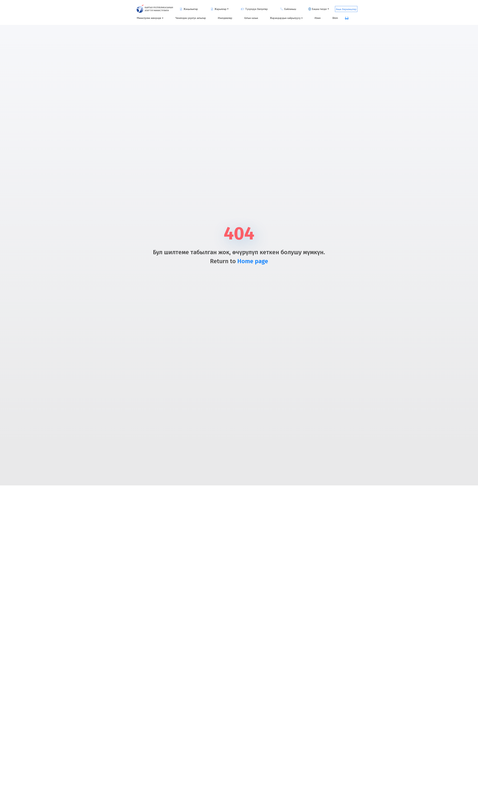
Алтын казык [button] (251, 18)
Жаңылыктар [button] (191, 9)
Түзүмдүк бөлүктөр (256, 9)
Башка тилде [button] (319, 9)
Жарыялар (220, 9)
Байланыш (290, 9)
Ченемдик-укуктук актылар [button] (190, 18)
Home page (252, 261)
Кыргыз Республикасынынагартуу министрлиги (159, 9)
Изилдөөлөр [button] (225, 18)
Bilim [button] (335, 18)
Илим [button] (318, 18)
